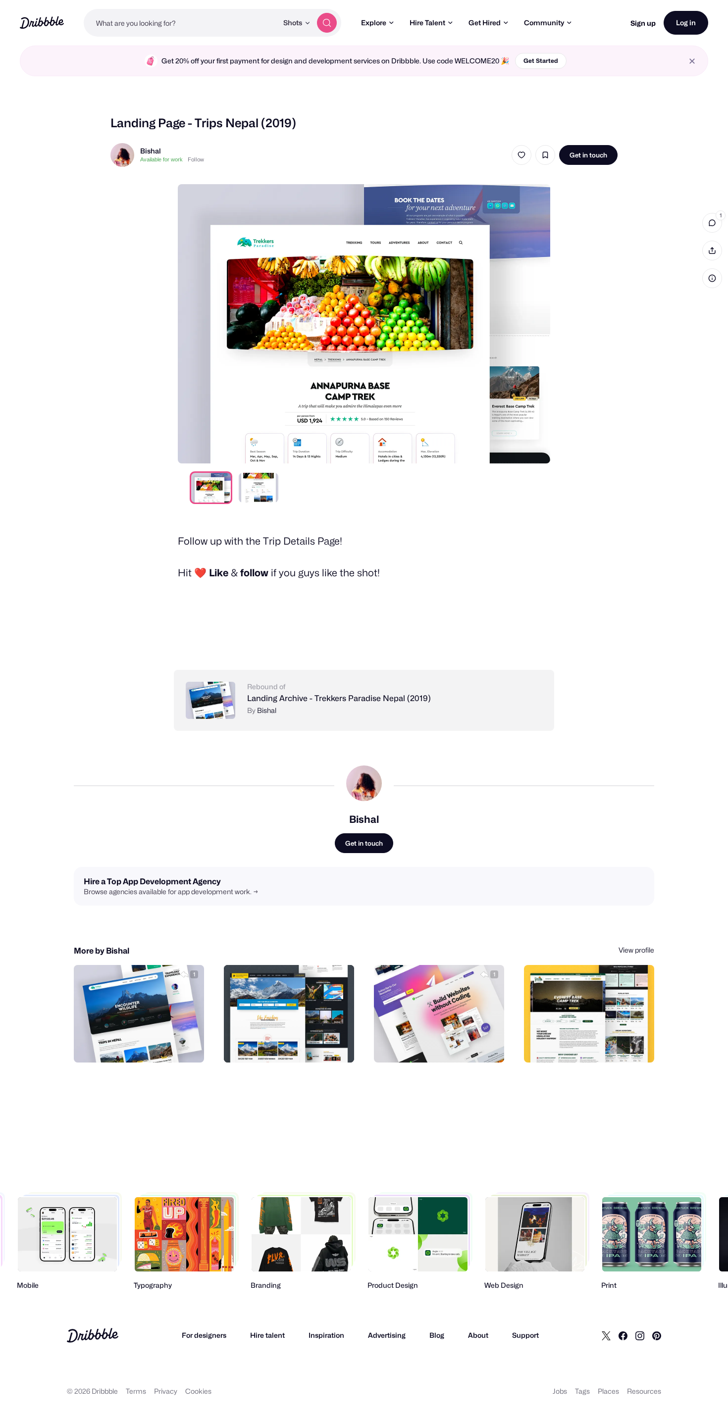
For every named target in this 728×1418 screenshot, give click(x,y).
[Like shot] (521, 155)
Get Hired (484, 22)
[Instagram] (639, 1335)
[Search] (327, 23)
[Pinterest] (656, 1335)
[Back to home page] (42, 22)
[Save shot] (545, 155)
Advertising (387, 1335)
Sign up (643, 23)
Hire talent (267, 1335)
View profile (636, 950)
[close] (692, 61)
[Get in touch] (146, 1044)
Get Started (540, 60)
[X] (606, 1335)
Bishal (150, 151)
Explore (373, 22)
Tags (582, 1391)
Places (608, 1391)
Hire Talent (427, 22)
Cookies (198, 1391)
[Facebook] (623, 1335)
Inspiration (326, 1335)
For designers (204, 1335)
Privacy (165, 1391)
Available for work (161, 159)
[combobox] (180, 22)
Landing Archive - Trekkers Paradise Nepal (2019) (339, 698)
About (478, 1335)
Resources (644, 1391)
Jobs (560, 1391)
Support (525, 1335)
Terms (136, 1391)
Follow (196, 159)
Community (544, 22)
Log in (686, 22)
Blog (436, 1335)
